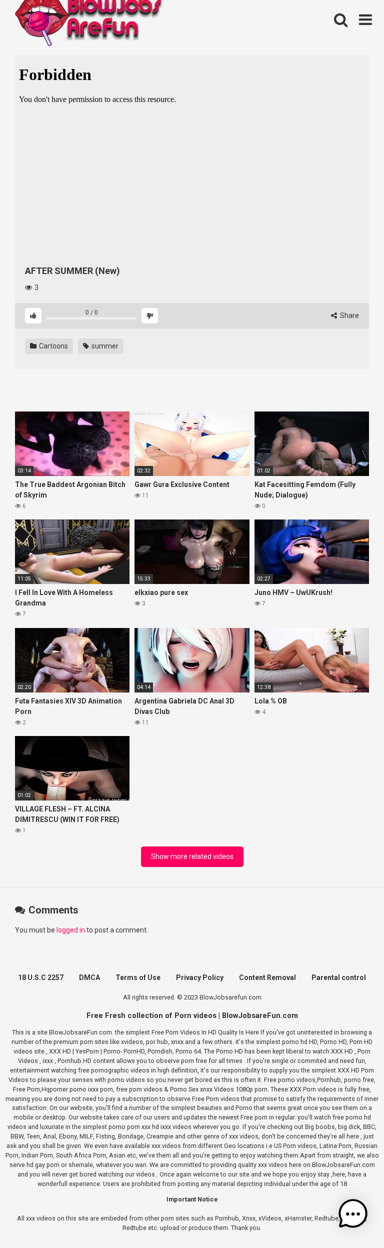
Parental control (339, 978)
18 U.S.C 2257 (41, 978)
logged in (70, 930)
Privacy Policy (200, 978)
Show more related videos (192, 856)
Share (348, 316)
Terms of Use (138, 978)
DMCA (89, 978)
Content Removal (267, 978)
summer (104, 346)
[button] (353, 1215)
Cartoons (53, 346)
